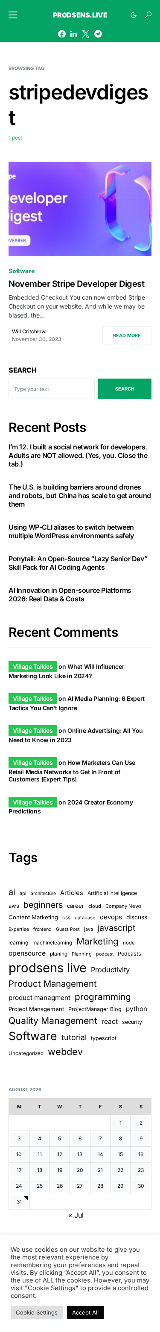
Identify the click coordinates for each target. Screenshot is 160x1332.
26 (60, 1186)
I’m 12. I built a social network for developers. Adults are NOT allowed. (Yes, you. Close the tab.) (78, 455)
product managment (39, 998)
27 (80, 1186)
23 (141, 1170)
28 (100, 1186)
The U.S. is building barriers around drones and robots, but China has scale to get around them (80, 495)
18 (39, 1170)
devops (111, 917)
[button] (13, 15)
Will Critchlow (29, 331)
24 (19, 1186)
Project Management (36, 1009)
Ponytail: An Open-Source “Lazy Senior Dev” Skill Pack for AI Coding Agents (78, 562)
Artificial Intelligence (112, 893)
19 (59, 1170)
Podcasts (129, 953)
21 (100, 1170)
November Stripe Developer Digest (76, 284)
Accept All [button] (85, 1312)
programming (103, 996)
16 (140, 1154)
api (23, 893)
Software (22, 270)
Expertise (19, 929)
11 (40, 1154)
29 (120, 1186)
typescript (103, 1038)
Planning (82, 954)
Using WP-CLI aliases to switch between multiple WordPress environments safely (71, 531)
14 (100, 1154)
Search (23, 370)
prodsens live (48, 967)
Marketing (97, 941)
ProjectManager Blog (95, 1009)
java (88, 929)
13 (79, 1154)
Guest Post (68, 929)
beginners (43, 905)
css (66, 918)
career (75, 905)
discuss (136, 917)
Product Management (53, 983)
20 (80, 1170)
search (124, 389)
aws (14, 905)
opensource (27, 953)
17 (19, 1170)
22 (120, 1170)
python (136, 1009)
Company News (123, 906)
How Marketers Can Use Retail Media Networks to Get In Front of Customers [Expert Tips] (72, 771)
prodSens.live (80, 15)
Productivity (110, 969)
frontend (42, 929)
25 (40, 1186)
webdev (65, 1051)
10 (19, 1154)
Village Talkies (33, 666)
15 (120, 1154)
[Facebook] (62, 34)
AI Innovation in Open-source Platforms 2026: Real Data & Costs (70, 594)
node (129, 943)
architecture (43, 893)
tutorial (74, 1037)
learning (18, 942)
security (132, 1022)
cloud (94, 906)
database (85, 918)
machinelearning (52, 943)
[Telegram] (98, 34)
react (110, 1021)
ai (12, 892)
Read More (127, 335)
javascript (116, 928)
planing (58, 953)
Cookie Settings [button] (37, 1312)
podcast (104, 954)
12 (59, 1154)
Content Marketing (33, 917)
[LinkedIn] (73, 34)
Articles (71, 893)
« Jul (76, 1215)
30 (141, 1186)
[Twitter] (86, 34)
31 (19, 1201)
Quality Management (53, 1020)
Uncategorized (26, 1053)
